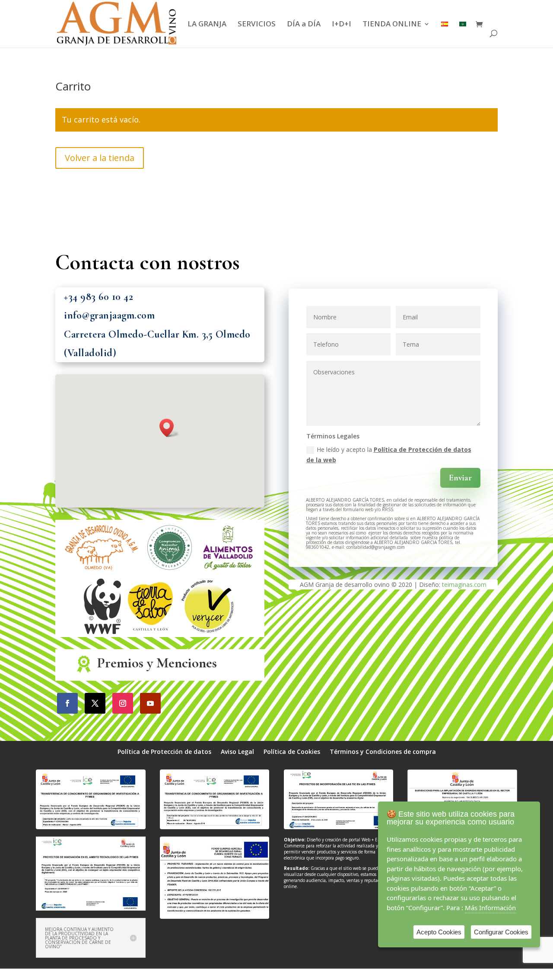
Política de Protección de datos (164, 752)
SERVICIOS (257, 25)
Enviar (460, 478)
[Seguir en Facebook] (67, 703)
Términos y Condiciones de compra (383, 752)
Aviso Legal (237, 752)
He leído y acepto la (388, 454)
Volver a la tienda (99, 158)
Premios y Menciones (157, 662)
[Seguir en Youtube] (150, 703)
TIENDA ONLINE (391, 25)
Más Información (490, 907)
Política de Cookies (292, 752)
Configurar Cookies (501, 932)
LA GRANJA (207, 25)
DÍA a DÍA (304, 25)
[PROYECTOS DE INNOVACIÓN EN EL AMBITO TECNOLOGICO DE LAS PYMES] (90, 908)
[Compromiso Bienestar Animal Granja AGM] (169, 573)
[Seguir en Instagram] (122, 703)
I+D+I (341, 25)
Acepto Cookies (438, 932)
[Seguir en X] (95, 703)
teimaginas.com (464, 584)
